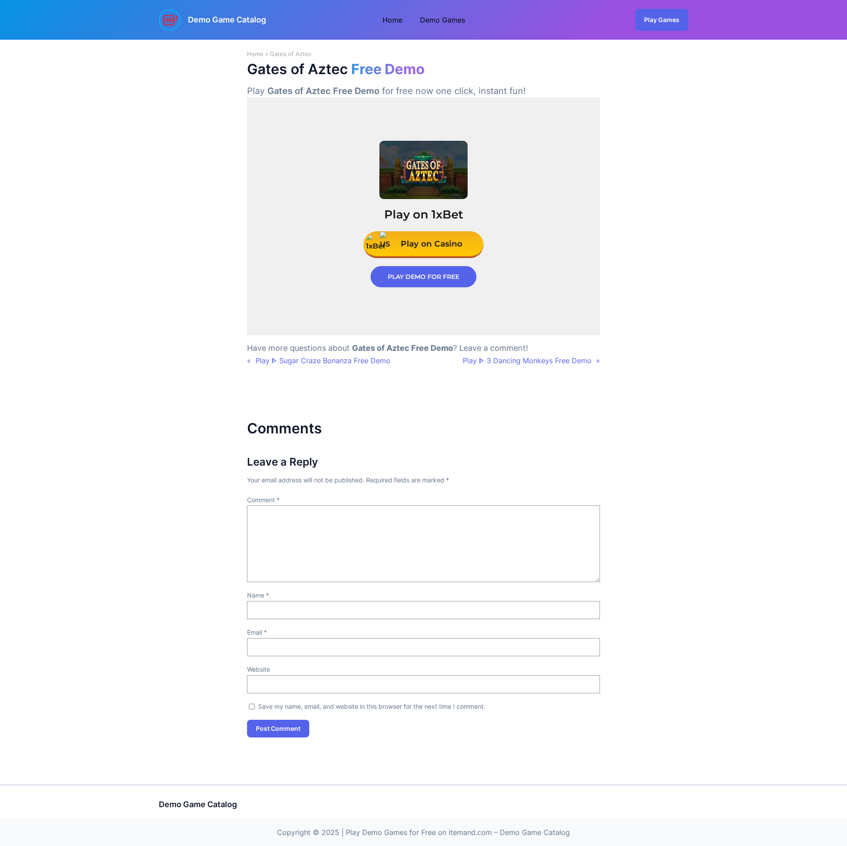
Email (257, 632)
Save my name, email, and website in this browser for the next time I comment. (371, 706)
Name (258, 595)
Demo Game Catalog (227, 19)
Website (258, 669)
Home (255, 54)
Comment (263, 500)
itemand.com (470, 832)
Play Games (661, 19)
